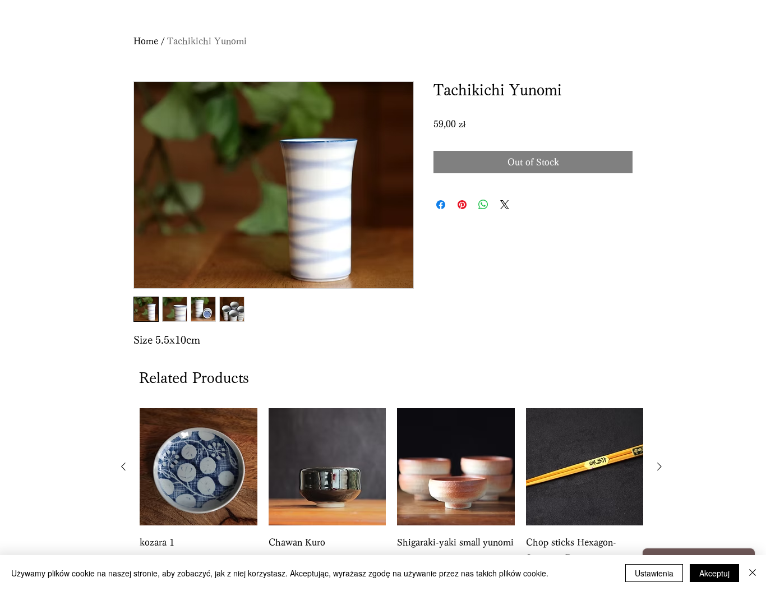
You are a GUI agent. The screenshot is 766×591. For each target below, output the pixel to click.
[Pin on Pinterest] (462, 204)
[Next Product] (659, 466)
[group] (391, 495)
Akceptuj (714, 573)
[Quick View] (198, 467)
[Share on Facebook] (440, 204)
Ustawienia (654, 573)
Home (145, 40)
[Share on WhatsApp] (483, 204)
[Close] (752, 573)
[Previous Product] (123, 466)
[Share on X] (504, 204)
